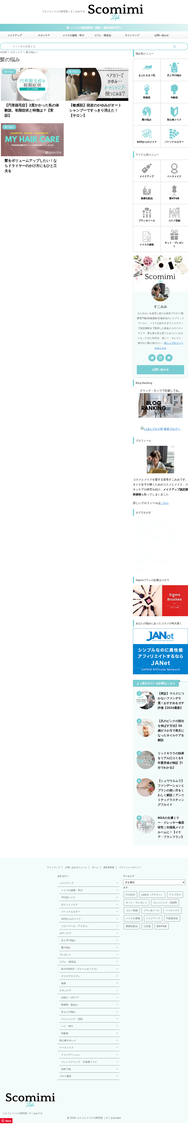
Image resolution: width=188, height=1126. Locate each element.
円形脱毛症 (141, 560)
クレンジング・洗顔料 (147, 537)
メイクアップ (15, 35)
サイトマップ (132, 35)
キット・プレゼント (164, 529)
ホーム (95, 867)
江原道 (175, 560)
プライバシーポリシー (130, 867)
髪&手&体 (140, 568)
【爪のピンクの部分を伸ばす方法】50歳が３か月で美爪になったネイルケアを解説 (171, 730)
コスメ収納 (171, 537)
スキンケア (44, 35)
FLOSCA (140, 521)
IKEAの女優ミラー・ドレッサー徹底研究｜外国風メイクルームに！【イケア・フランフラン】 (171, 827)
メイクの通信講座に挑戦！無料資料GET (95, 27)
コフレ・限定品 (102, 35)
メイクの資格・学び (73, 35)
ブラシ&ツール (143, 545)
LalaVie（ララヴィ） (162, 521)
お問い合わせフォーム (76, 867)
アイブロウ (141, 529)
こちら (164, 503)
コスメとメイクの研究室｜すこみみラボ (22, 1113)
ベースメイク (164, 545)
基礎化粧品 (159, 560)
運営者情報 (108, 867)
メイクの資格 (142, 552)
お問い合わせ (161, 35)
